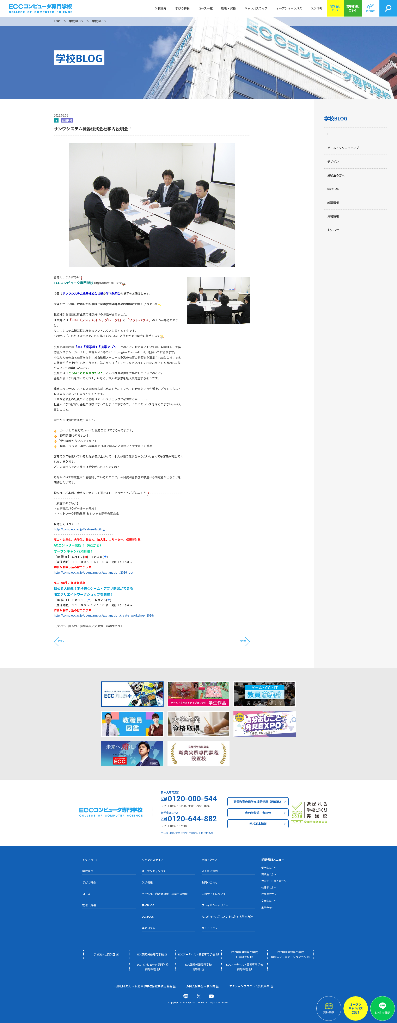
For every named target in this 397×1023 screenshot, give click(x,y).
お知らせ (333, 230)
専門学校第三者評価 (258, 813)
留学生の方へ (268, 867)
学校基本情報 (258, 824)
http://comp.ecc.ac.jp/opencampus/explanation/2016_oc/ (93, 572)
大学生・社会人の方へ (273, 880)
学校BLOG (335, 118)
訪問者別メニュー (273, 859)
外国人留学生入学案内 (200, 986)
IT (328, 134)
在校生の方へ (268, 894)
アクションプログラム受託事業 (249, 986)
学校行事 (333, 189)
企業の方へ (267, 907)
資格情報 (333, 216)
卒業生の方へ (268, 900)
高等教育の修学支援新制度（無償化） (258, 801)
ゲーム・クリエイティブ (343, 148)
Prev (61, 641)
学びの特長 (182, 8)
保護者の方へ (268, 887)
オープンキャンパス (289, 8)
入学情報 (316, 8)
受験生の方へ (336, 175)
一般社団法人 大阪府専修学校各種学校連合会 (143, 986)
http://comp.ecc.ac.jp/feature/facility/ (79, 529)
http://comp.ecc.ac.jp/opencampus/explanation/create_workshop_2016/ (104, 615)
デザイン (333, 161)
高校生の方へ (268, 874)
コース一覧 (205, 8)
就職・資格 (228, 8)
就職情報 (333, 202)
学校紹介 (160, 8)
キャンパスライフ (256, 8)
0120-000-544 (192, 799)
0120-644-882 (192, 819)
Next (243, 641)
